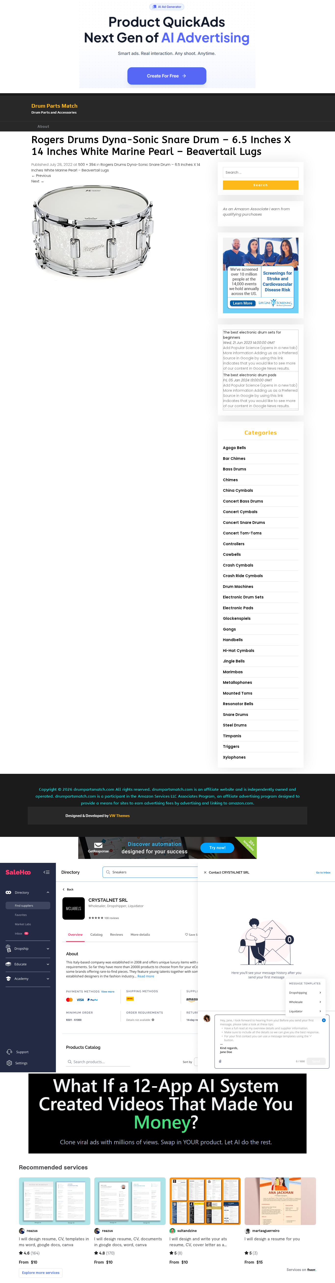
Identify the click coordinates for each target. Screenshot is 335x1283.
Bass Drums (234, 469)
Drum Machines (238, 586)
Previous (41, 175)
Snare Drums (235, 714)
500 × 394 (87, 164)
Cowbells (232, 554)
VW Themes (119, 816)
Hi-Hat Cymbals (238, 650)
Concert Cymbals (240, 511)
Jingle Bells (234, 661)
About (43, 126)
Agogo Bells (234, 447)
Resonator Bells (238, 703)
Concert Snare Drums (244, 522)
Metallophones (237, 682)
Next (37, 181)
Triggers (231, 746)
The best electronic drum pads (249, 375)
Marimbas (233, 671)
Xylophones (234, 757)
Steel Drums (235, 725)
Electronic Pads (238, 607)
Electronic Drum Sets (243, 597)
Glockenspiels (237, 618)
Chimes (230, 479)
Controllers (234, 543)
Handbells (233, 639)
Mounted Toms (237, 693)
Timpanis (232, 736)
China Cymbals (238, 490)
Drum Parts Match (54, 106)
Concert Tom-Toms (242, 533)
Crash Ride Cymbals (243, 575)
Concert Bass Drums (243, 501)
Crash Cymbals (238, 565)
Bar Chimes (234, 458)
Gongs (229, 629)
